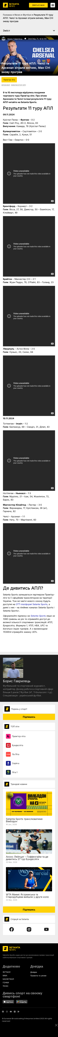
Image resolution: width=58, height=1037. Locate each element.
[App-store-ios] (15, 1012)
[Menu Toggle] (52, 5)
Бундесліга (17, 745)
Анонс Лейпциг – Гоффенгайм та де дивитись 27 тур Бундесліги (27, 858)
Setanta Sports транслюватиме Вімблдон (24, 820)
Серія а (15, 763)
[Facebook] (3, 1012)
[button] (54, 31)
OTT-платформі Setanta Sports (31, 604)
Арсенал (5, 85)
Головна (7, 14)
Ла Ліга (15, 754)
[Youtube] (11, 1012)
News (17, 14)
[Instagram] (7, 1012)
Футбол (27, 14)
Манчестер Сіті (18, 85)
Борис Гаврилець (15, 39)
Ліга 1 (14, 772)
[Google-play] (19, 1012)
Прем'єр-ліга (18, 736)
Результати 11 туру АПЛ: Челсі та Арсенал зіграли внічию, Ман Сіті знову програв (25, 68)
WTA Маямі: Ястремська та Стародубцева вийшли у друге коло (27, 895)
